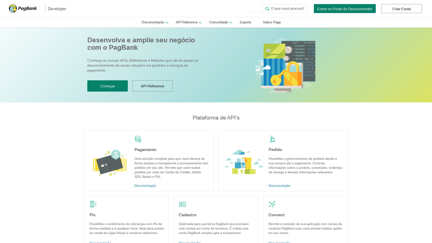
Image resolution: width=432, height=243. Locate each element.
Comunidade (218, 22)
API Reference (187, 22)
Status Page (272, 22)
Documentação (153, 22)
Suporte (245, 22)
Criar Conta (401, 9)
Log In (254, 8)
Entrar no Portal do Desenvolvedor (344, 9)
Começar (107, 86)
